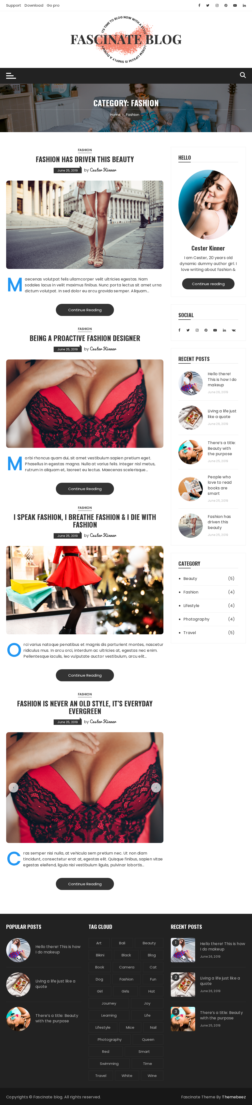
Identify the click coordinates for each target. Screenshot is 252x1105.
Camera (126, 967)
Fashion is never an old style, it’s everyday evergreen (85, 707)
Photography (196, 619)
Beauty (190, 578)
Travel (189, 633)
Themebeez (234, 1097)
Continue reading (208, 283)
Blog (152, 955)
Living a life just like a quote (222, 413)
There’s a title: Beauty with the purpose (222, 448)
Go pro (53, 5)
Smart (144, 1051)
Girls (125, 991)
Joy (147, 1003)
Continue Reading (85, 309)
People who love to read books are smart (220, 485)
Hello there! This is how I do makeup (222, 379)
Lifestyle (191, 605)
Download (34, 5)
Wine (152, 1075)
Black (126, 955)
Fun (153, 979)
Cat (153, 967)
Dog (99, 979)
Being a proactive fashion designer (85, 338)
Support (13, 5)
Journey (109, 1003)
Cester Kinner (103, 170)
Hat (151, 991)
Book (99, 967)
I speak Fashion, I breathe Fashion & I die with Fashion (85, 520)
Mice (130, 1027)
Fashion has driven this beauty (85, 159)
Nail (153, 1027)
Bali (122, 943)
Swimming (109, 1063)
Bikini (100, 955)
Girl (100, 991)
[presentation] (13, 788)
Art (99, 943)
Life (147, 1015)
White (127, 1075)
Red (105, 1051)
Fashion (85, 150)
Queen (148, 1039)
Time (147, 1063)
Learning (109, 1015)
